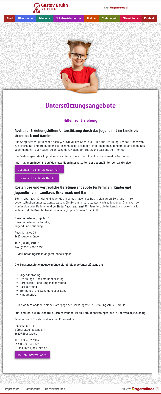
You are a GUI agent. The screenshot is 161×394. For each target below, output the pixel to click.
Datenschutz (32, 389)
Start (10, 18)
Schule (43, 18)
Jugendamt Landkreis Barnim (37, 178)
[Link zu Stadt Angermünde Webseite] (115, 7)
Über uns (23, 18)
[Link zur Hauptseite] (51, 7)
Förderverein (109, 18)
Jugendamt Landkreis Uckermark (39, 169)
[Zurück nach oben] (155, 375)
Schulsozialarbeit (67, 18)
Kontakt (149, 18)
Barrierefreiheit (55, 389)
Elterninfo (129, 18)
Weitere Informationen (32, 355)
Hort (89, 18)
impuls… (122, 305)
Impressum (12, 389)
